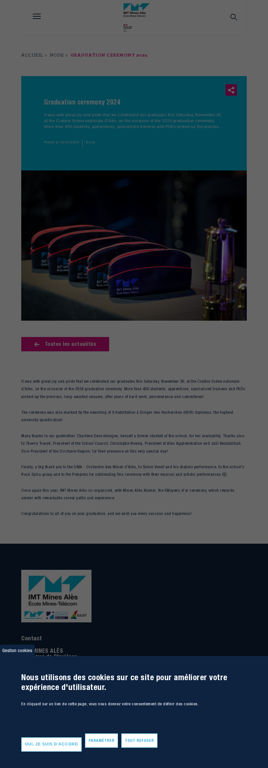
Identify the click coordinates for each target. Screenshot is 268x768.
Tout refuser (139, 740)
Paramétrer (101, 740)
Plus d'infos (30, 719)
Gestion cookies (17, 650)
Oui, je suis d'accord (51, 744)
